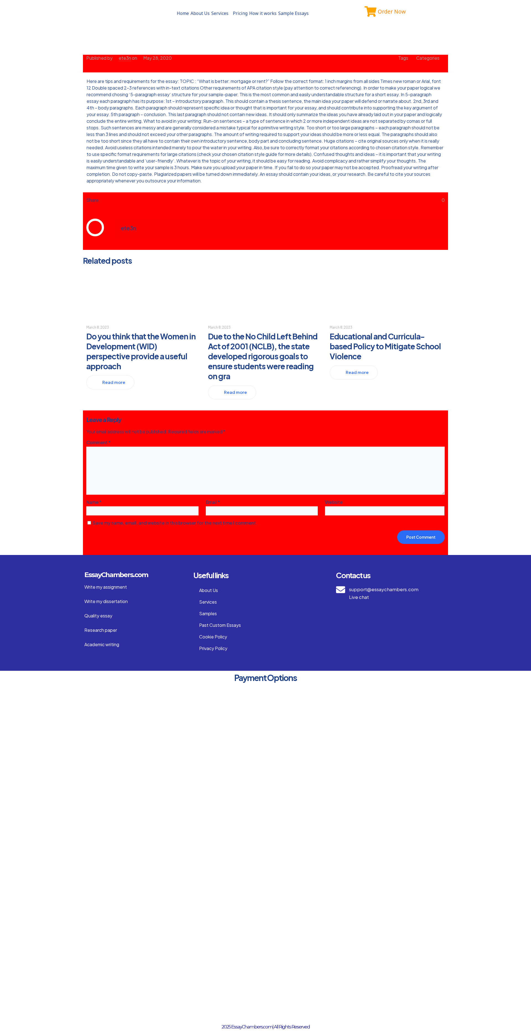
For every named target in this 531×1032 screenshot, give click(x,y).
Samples (208, 613)
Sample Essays (293, 13)
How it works (263, 13)
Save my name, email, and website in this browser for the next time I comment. (175, 523)
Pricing (240, 13)
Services (219, 13)
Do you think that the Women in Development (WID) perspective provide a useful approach (141, 351)
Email (213, 502)
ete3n (125, 58)
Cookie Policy (213, 637)
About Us (200, 13)
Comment (98, 442)
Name (93, 502)
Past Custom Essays (220, 625)
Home (183, 13)
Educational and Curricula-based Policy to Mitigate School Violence (385, 346)
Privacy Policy (213, 648)
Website (334, 502)
